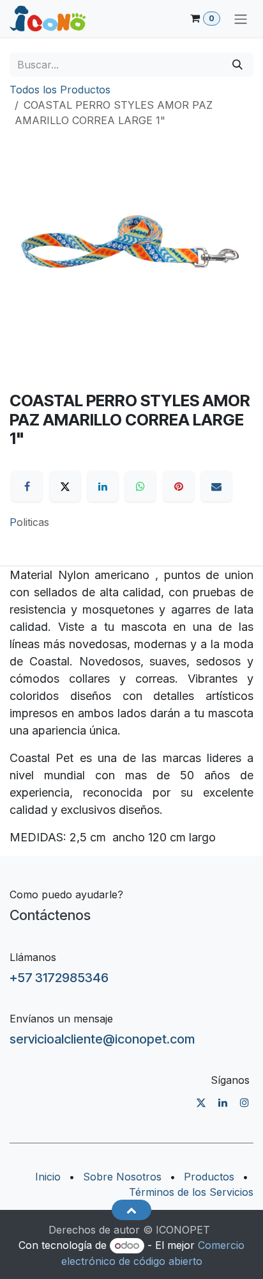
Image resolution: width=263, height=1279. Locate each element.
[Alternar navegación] (240, 18)
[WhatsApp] (140, 486)
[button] (131, 1210)
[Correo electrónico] (216, 486)
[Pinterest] (178, 486)
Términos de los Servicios (191, 1192)
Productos (209, 1176)
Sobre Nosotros (122, 1176)
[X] (65, 486)
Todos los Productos (60, 89)
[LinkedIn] (102, 486)
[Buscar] (237, 64)
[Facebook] (26, 486)
